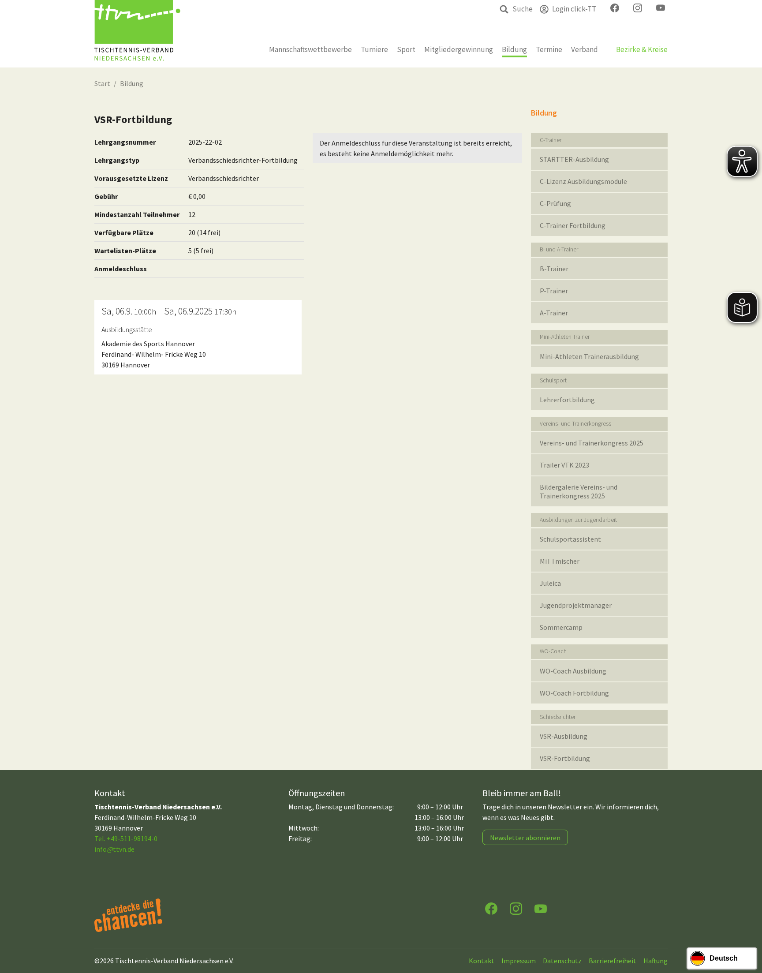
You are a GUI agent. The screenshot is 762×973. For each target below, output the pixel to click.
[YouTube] (541, 908)
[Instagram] (516, 908)
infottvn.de (114, 849)
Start (102, 83)
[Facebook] (491, 908)
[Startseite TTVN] (137, 33)
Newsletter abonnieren (525, 837)
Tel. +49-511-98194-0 (125, 838)
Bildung (131, 83)
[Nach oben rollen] (747, 931)
